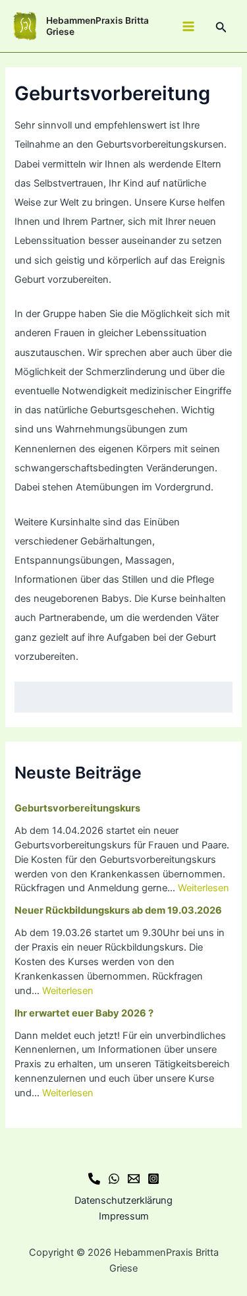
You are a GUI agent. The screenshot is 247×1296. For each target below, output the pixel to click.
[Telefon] (94, 1179)
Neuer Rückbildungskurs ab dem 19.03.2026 (118, 910)
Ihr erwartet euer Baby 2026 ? (83, 1013)
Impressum (124, 1216)
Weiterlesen (203, 888)
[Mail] (134, 1179)
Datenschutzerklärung (123, 1200)
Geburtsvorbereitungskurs (77, 808)
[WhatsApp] (114, 1179)
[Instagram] (153, 1179)
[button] (221, 27)
